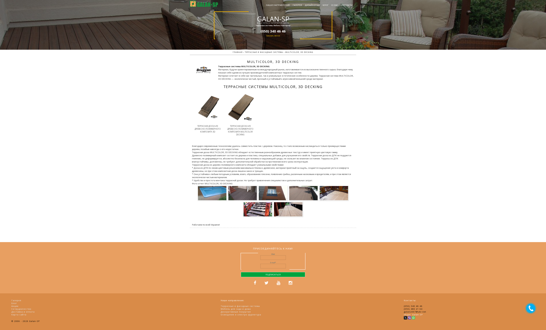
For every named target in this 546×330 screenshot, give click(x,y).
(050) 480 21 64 (413, 309)
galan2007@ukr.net (415, 311)
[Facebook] (255, 284)
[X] (405, 317)
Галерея (297, 5)
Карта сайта (18, 314)
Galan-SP (273, 18)
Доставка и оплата (23, 311)
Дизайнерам (312, 5)
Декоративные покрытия (236, 311)
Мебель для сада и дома (236, 309)
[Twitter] (266, 284)
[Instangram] (290, 284)
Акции (14, 306)
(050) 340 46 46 (413, 306)
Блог (325, 5)
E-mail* (273, 262)
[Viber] (409, 317)
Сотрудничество (21, 309)
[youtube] (278, 284)
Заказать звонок (273, 36)
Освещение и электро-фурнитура (241, 314)
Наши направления (278, 5)
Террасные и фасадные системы (240, 306)
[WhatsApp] (413, 317)
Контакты (347, 5)
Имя (273, 254)
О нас (334, 5)
